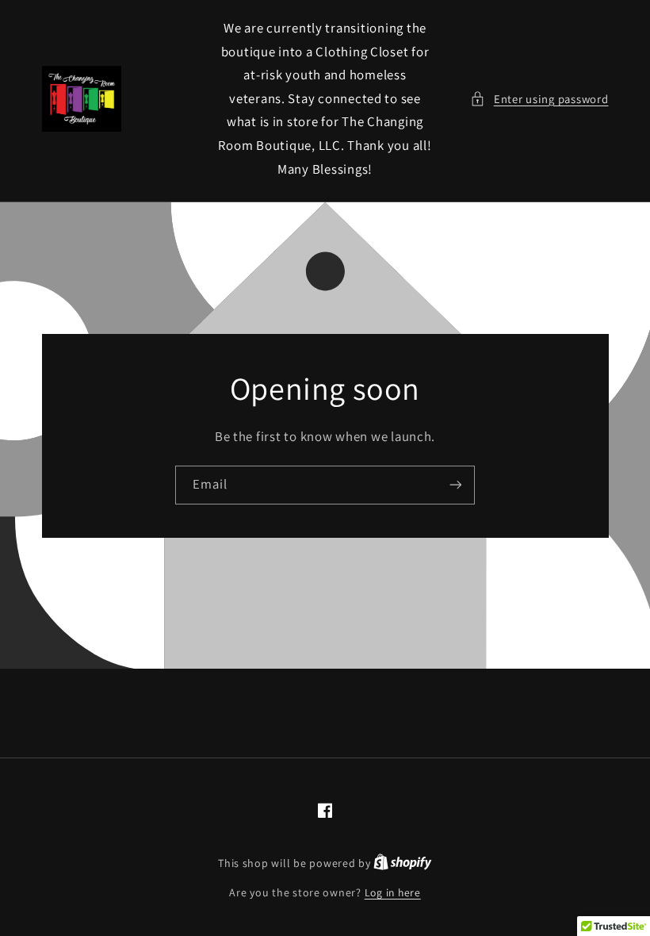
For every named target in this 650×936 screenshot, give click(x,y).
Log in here (393, 892)
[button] (539, 99)
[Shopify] (402, 863)
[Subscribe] (456, 485)
